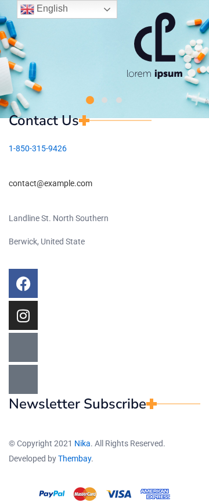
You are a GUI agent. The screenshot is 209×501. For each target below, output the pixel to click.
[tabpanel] (155, 45)
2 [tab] (104, 100)
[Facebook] (23, 283)
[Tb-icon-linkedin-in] (23, 379)
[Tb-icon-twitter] (23, 347)
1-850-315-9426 (38, 148)
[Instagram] (23, 315)
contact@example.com (50, 183)
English (51, 8)
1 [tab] (90, 100)
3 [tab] (119, 100)
